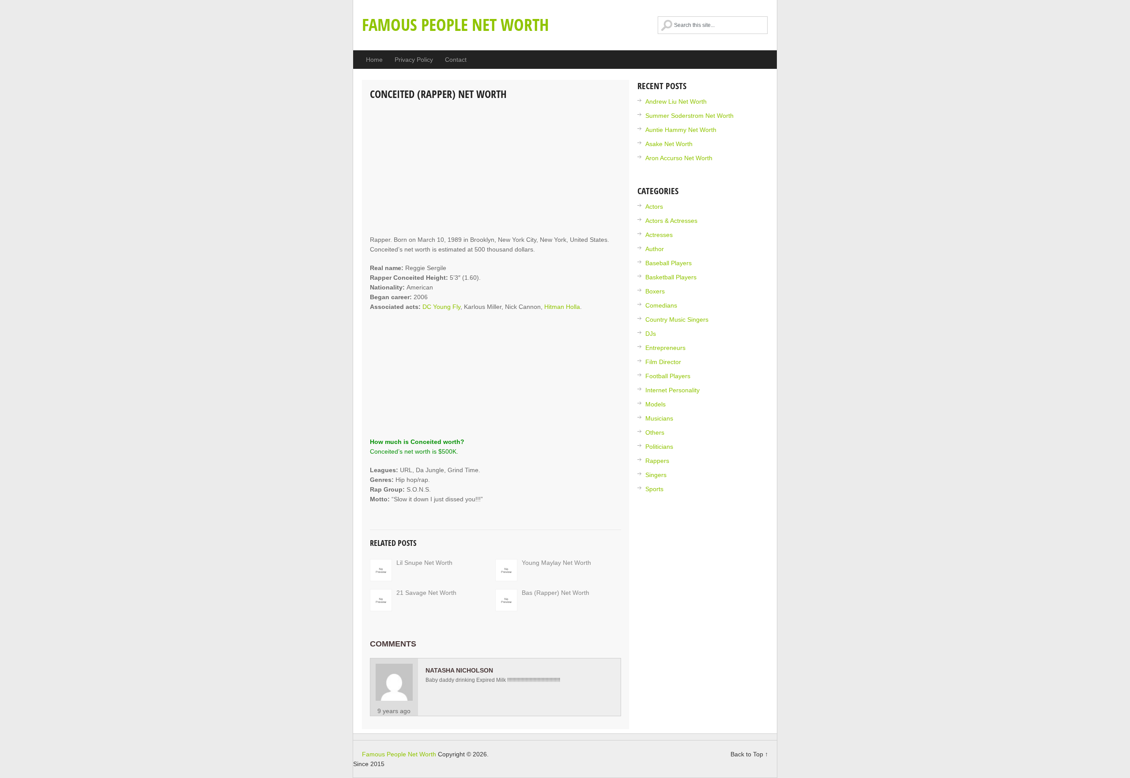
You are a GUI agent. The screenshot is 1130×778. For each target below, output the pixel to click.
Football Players (667, 376)
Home (374, 59)
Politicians (659, 446)
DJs (650, 333)
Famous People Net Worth (455, 24)
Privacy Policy (414, 59)
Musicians (659, 418)
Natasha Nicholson (459, 670)
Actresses (659, 234)
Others (654, 432)
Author (654, 248)
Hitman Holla (562, 306)
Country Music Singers (676, 319)
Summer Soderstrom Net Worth (689, 115)
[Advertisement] (495, 168)
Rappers (657, 460)
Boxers (655, 291)
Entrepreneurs (665, 347)
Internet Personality (672, 390)
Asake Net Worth (669, 143)
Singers (656, 474)
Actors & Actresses (671, 220)
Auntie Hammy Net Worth (680, 129)
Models (655, 404)
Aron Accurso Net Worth (678, 158)
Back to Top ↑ (749, 754)
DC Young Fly (441, 306)
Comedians (661, 305)
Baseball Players (668, 263)
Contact (456, 59)
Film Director (663, 361)
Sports (654, 488)
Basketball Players (671, 277)
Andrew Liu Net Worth (676, 101)
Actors (654, 206)
